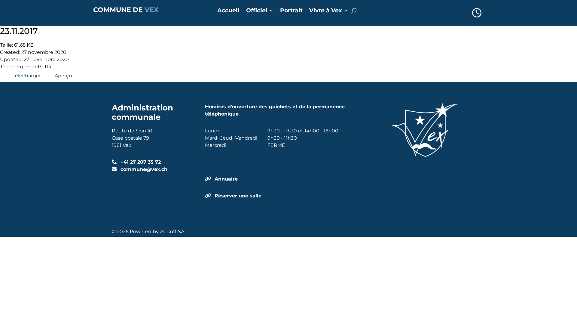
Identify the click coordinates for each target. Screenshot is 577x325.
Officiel (256, 11)
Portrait (291, 11)
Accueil (228, 11)
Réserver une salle (238, 196)
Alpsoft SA (172, 231)
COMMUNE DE (126, 10)
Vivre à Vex (325, 11)
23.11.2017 (19, 31)
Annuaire (226, 179)
